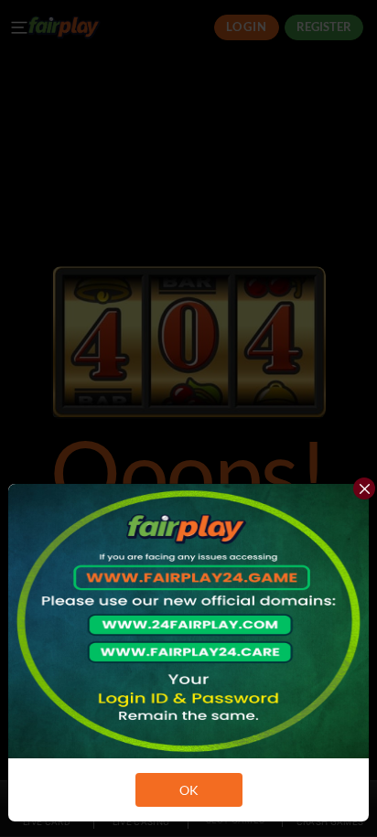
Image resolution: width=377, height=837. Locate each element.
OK (189, 790)
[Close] (364, 488)
